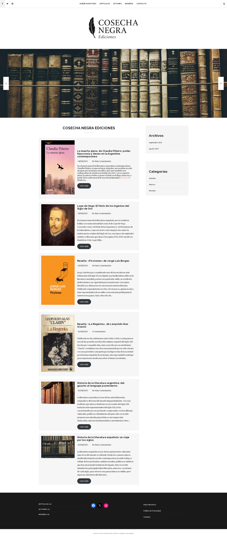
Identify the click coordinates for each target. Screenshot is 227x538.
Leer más (84, 186)
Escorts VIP (125, 178)
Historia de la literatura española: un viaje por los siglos (113, 83)
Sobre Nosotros (88, 4)
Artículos (105, 4)
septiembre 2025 (155, 143)
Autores (117, 4)
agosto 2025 (154, 149)
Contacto (141, 4)
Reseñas (129, 4)
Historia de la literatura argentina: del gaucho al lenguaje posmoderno (101, 384)
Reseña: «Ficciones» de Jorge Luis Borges (103, 260)
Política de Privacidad (152, 511)
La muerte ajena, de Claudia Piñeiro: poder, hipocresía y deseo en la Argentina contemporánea (104, 154)
